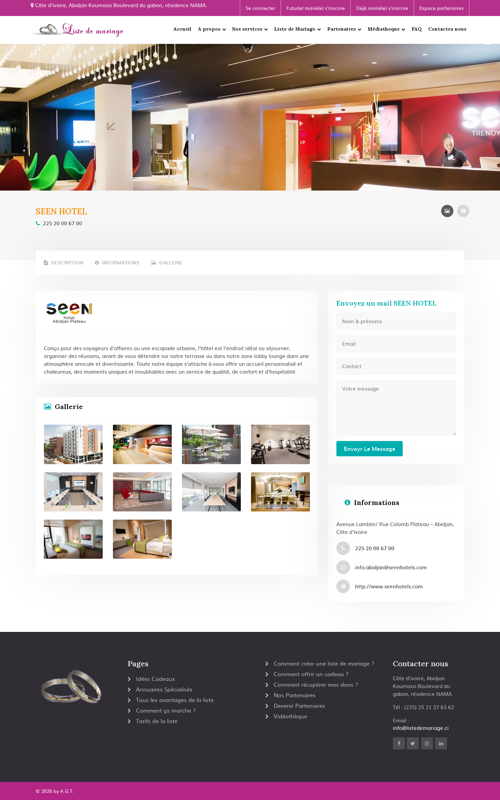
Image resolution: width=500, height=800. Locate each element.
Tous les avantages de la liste (175, 700)
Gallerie (170, 262)
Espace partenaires (441, 7)
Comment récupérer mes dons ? (316, 684)
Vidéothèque (290, 716)
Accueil (182, 29)
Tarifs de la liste (157, 721)
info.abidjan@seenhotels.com (391, 567)
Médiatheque (384, 29)
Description (66, 262)
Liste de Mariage (294, 29)
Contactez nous (447, 29)
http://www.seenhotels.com (389, 586)
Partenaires (341, 29)
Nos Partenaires (295, 695)
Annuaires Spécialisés (164, 689)
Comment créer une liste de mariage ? (324, 663)
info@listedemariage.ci (421, 728)
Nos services (247, 29)
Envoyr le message (369, 448)
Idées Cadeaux (155, 678)
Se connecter (260, 7)
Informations (120, 262)
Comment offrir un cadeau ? (311, 674)
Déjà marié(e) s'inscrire (382, 7)
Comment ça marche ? (166, 710)
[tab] (447, 211)
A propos (209, 29)
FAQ (417, 29)
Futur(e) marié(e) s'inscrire (315, 7)
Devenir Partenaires (299, 705)
